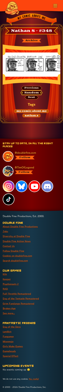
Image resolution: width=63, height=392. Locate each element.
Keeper (7, 279)
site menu (29, 139)
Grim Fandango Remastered (18, 303)
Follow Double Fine (13, 250)
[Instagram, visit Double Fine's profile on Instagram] (8, 186)
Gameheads (9, 351)
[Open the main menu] (55, 5)
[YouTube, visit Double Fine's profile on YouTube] (34, 186)
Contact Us (9, 246)
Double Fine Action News (17, 241)
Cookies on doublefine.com (17, 255)
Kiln (5, 274)
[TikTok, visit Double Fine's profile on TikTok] (8, 199)
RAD (5, 288)
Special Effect (10, 356)
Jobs (5, 231)
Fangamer (8, 336)
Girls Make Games (13, 346)
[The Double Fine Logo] (12, 8)
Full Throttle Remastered (17, 293)
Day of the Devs (12, 326)
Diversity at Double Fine (16, 236)
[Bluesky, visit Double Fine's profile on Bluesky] (21, 186)
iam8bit (7, 331)
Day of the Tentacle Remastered (21, 298)
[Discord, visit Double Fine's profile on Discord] (47, 186)
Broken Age (9, 308)
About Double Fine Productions (20, 226)
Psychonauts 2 (11, 284)
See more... (9, 313)
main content (44, 139)
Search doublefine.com (15, 260)
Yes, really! (34, 379)
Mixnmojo (8, 341)
